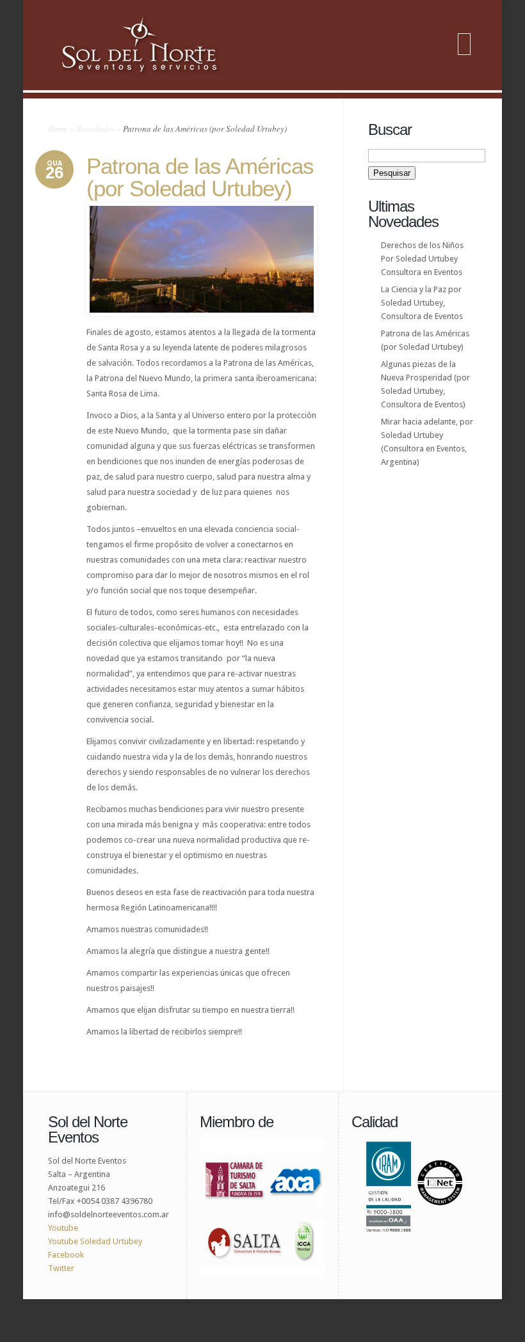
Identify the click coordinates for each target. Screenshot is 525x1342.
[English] (464, 45)
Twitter (62, 1268)
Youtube (63, 1228)
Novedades (95, 128)
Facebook (66, 1255)
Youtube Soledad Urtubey (95, 1241)
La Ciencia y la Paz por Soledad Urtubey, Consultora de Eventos (422, 303)
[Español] (464, 38)
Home (58, 128)
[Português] (464, 53)
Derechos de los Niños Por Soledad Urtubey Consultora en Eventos (422, 258)
